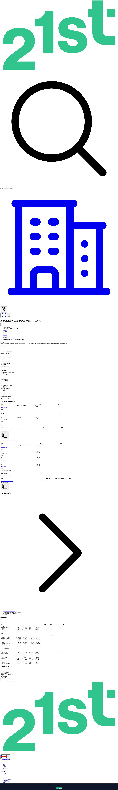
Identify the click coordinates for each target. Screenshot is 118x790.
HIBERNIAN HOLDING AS (7, 481)
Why (4, 765)
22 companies (5, 380)
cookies (56, 784)
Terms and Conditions (7, 779)
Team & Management (7, 331)
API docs (5, 774)
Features (4, 766)
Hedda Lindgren (4, 466)
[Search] (12, 188)
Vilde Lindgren (4, 459)
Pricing (4, 767)
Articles (4, 773)
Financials (5, 335)
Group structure (6, 333)
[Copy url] (0, 325)
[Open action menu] (0, 324)
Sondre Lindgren (6, 351)
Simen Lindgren (4, 453)
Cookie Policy (5, 780)
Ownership (5, 332)
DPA (4, 782)
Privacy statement (6, 781)
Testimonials (5, 768)
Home (4, 764)
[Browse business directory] (59, 305)
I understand (59, 788)
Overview (5, 330)
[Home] (59, 69)
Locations (5, 337)
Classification (5, 336)
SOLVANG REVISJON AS (6, 429)
